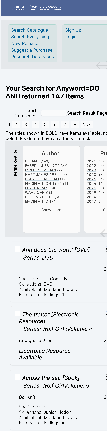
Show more (51, 209)
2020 (91, 174)
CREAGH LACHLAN (42, 179)
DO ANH (32, 161)
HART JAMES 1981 (42, 174)
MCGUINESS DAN (40, 170)
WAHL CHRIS (36, 192)
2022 (91, 165)
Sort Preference (25, 113)
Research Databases (32, 56)
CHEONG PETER (39, 197)
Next (87, 124)
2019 (91, 192)
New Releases (26, 43)
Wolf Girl (53, 385)
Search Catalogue (29, 30)
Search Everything (30, 36)
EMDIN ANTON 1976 (43, 183)
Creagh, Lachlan (36, 340)
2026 (91, 188)
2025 (91, 179)
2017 (91, 201)
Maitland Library (61, 289)
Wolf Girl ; (54, 329)
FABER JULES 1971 (42, 165)
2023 (91, 170)
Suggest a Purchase (31, 50)
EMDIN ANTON (38, 201)
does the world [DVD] (56, 249)
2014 (91, 197)
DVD (47, 257)
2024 (91, 183)
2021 (91, 161)
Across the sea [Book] (51, 378)
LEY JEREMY (36, 188)
